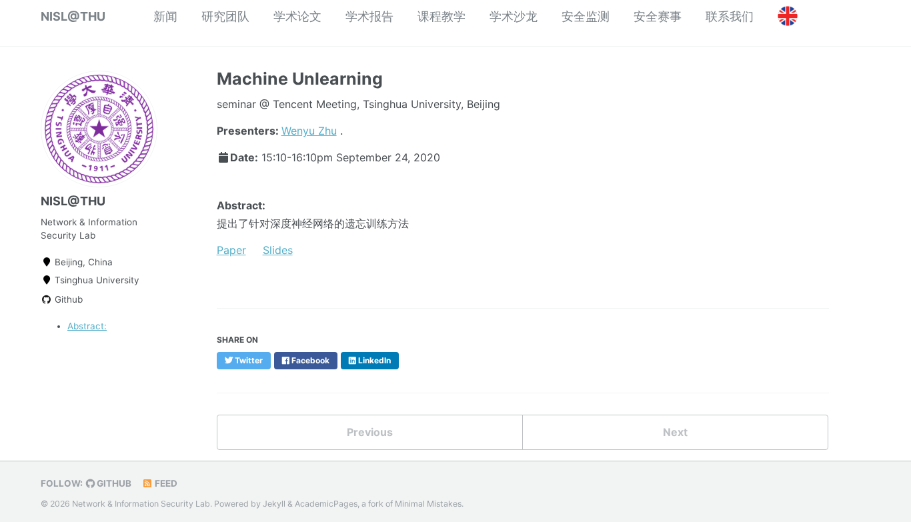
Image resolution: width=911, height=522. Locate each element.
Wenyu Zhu (309, 130)
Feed (165, 483)
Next (675, 432)
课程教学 (441, 16)
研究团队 (225, 16)
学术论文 (297, 16)
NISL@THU (73, 16)
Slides (278, 250)
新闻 (165, 16)
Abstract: (87, 326)
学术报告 (369, 16)
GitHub (113, 483)
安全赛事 (658, 16)
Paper (231, 250)
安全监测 (586, 16)
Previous (370, 432)
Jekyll (274, 504)
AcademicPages (326, 504)
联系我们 (730, 16)
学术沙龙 (514, 16)
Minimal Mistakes (428, 504)
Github (67, 299)
